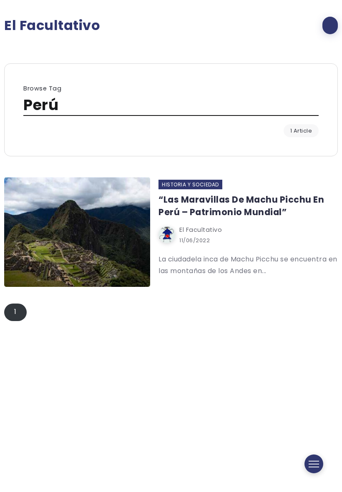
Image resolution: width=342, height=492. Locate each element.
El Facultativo (52, 25)
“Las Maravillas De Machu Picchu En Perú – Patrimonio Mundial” (241, 205)
